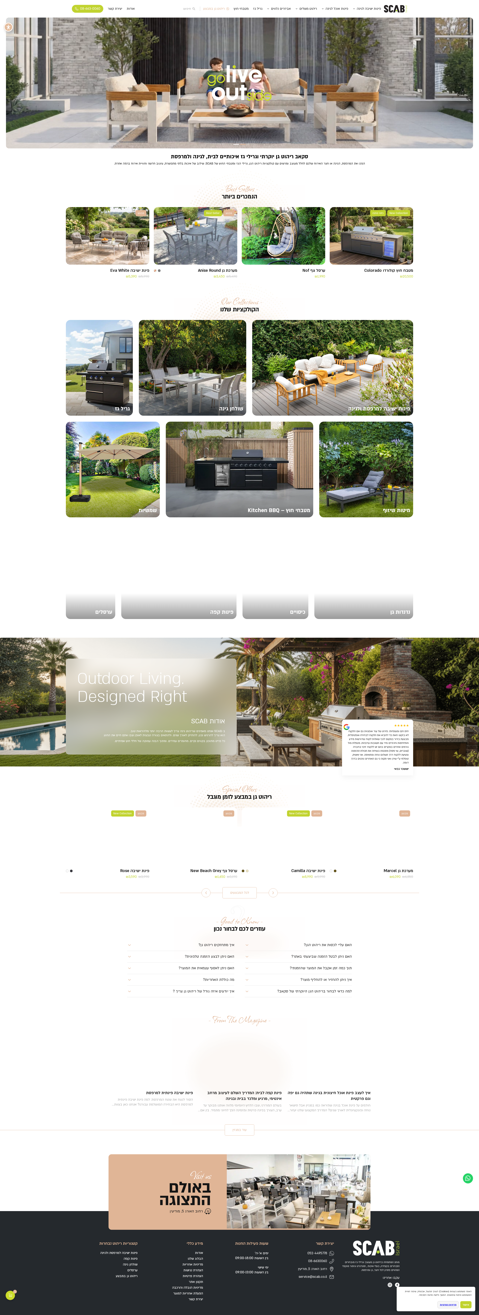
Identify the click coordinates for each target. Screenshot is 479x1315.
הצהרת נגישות (193, 1270)
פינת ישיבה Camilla (308, 871)
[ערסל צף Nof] (283, 236)
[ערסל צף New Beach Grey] (195, 836)
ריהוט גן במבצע (214, 9)
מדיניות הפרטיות (448, 1304)
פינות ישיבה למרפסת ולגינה (119, 1253)
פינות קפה (131, 1259)
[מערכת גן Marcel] (371, 836)
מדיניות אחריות (192, 1264)
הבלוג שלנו (195, 1259)
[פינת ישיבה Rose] (107, 836)
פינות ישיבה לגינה (369, 9)
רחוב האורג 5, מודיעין (186, 1211)
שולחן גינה (130, 1264)
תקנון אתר (196, 1282)
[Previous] (273, 892)
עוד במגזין (239, 1130)
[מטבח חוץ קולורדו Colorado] (371, 236)
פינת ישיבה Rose (134, 871)
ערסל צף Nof (313, 270)
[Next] (206, 892)
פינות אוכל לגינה (337, 9)
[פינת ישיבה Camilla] (283, 836)
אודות (131, 9)
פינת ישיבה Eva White (129, 270)
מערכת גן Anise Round (217, 270)
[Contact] (468, 1178)
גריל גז (257, 9)
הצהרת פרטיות (193, 1276)
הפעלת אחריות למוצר (188, 1293)
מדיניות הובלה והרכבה (187, 1287)
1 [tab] (243, 144)
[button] (298, 945)
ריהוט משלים (308, 9)
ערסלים (132, 1270)
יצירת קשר (115, 9)
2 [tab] (236, 144)
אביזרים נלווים (281, 9)
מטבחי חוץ (241, 9)
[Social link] (397, 1285)
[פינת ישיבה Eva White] (107, 236)
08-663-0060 (90, 9)
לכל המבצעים (239, 893)
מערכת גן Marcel (398, 871)
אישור (466, 1304)
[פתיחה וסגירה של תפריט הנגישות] (8, 27)
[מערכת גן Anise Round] (195, 236)
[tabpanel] (239, 83)
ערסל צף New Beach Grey (213, 871)
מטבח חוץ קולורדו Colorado (388, 270)
